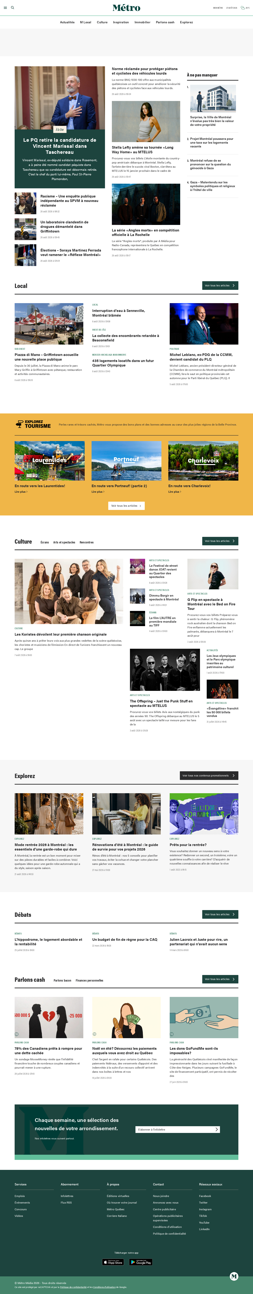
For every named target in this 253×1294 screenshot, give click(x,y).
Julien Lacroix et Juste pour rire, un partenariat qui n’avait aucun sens (199, 941)
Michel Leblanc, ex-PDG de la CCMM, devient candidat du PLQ (201, 356)
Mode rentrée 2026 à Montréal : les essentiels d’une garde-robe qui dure (46, 847)
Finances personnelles (89, 980)
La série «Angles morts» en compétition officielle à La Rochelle (145, 232)
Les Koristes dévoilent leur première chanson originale (61, 634)
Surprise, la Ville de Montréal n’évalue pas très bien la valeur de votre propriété (212, 121)
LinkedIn (204, 1229)
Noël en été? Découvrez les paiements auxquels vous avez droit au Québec (124, 1050)
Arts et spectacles (64, 542)
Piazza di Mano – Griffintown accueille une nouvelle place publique (46, 356)
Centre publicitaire (164, 1209)
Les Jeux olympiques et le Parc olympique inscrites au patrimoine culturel (221, 661)
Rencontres (87, 542)
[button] (4, 7)
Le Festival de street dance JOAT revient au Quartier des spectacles (163, 571)
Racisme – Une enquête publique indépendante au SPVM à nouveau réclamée (69, 200)
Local (21, 285)
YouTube (204, 1222)
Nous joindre (161, 1196)
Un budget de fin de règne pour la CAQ (124, 939)
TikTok (203, 1216)
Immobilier (142, 22)
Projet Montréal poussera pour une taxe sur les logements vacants (211, 142)
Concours (21, 1209)
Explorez (186, 22)
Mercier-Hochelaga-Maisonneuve (109, 354)
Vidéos (19, 1216)
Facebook (205, 1196)
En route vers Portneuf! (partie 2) (119, 485)
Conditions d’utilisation (167, 1227)
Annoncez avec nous (166, 1202)
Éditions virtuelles (118, 1196)
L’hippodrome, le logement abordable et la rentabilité (48, 941)
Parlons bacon (62, 980)
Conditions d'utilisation (104, 1287)
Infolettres (67, 1196)
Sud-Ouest (20, 348)
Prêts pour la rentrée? (188, 844)
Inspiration (121, 22)
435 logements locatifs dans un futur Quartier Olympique (123, 363)
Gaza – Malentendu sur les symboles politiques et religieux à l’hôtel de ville (212, 186)
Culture (102, 22)
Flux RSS (66, 1202)
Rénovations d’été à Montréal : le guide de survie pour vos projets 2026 (125, 847)
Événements (22, 1202)
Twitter (203, 1202)
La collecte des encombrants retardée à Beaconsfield (125, 337)
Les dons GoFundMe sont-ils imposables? (194, 1050)
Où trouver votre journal (122, 1202)
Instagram (205, 1209)
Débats (23, 914)
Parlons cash (165, 22)
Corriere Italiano (117, 1216)
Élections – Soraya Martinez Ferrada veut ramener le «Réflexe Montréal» (70, 252)
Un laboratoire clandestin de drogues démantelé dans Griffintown (64, 226)
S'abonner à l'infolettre (151, 1129)
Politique (174, 348)
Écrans (45, 542)
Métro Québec (115, 1209)
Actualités (67, 22)
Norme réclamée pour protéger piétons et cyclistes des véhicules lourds (145, 71)
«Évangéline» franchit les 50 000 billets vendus (222, 712)
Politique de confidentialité (169, 1233)
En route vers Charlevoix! (189, 485)
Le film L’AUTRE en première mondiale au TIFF (162, 621)
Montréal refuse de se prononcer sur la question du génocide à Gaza (210, 164)
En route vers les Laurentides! (40, 485)
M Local (85, 22)
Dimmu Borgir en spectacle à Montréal (164, 597)
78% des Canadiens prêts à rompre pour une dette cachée (48, 1050)
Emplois (20, 1196)
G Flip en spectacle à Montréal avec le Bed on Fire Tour (211, 604)
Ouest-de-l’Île (99, 329)
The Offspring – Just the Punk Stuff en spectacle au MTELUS (161, 703)
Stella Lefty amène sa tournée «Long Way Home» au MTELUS (142, 149)
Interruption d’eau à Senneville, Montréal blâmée (118, 312)
